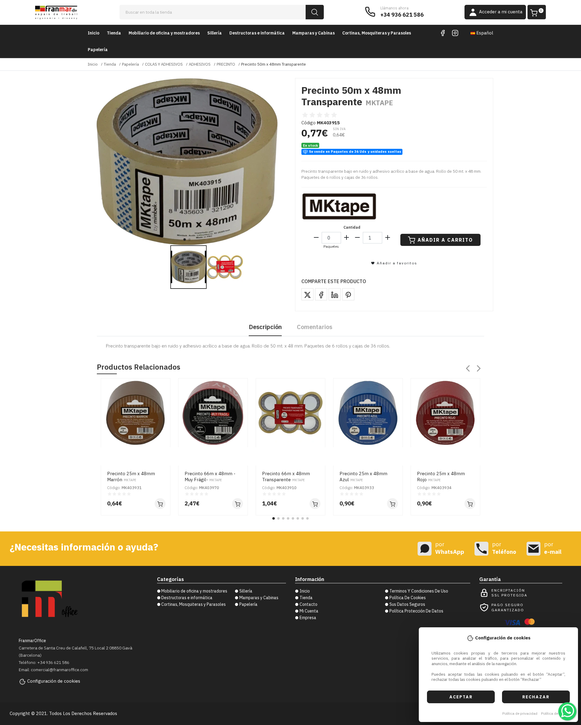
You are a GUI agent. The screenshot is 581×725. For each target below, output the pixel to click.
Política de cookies (556, 713)
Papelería (98, 49)
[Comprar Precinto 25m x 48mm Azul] (392, 503)
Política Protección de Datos (416, 611)
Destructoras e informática (257, 33)
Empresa (308, 617)
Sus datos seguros (407, 604)
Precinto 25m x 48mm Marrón (131, 476)
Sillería (214, 33)
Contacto (308, 604)
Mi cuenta (309, 611)
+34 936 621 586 (402, 14)
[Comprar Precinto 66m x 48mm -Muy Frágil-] (237, 503)
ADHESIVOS (200, 64)
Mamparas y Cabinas (313, 33)
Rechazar (536, 697)
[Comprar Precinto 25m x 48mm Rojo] (469, 503)
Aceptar (461, 697)
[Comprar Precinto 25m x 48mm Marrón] (160, 503)
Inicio (93, 33)
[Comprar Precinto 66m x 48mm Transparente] (315, 503)
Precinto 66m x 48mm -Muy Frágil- (210, 476)
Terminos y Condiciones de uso (418, 591)
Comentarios (314, 327)
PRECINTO (226, 64)
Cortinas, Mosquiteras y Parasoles (376, 33)
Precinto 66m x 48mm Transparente (286, 476)
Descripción (265, 327)
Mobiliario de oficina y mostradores (164, 33)
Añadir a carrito (445, 240)
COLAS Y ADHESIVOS (164, 64)
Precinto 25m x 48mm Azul (363, 476)
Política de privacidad (519, 713)
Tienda (114, 33)
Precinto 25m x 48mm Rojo (441, 476)
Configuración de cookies (53, 681)
